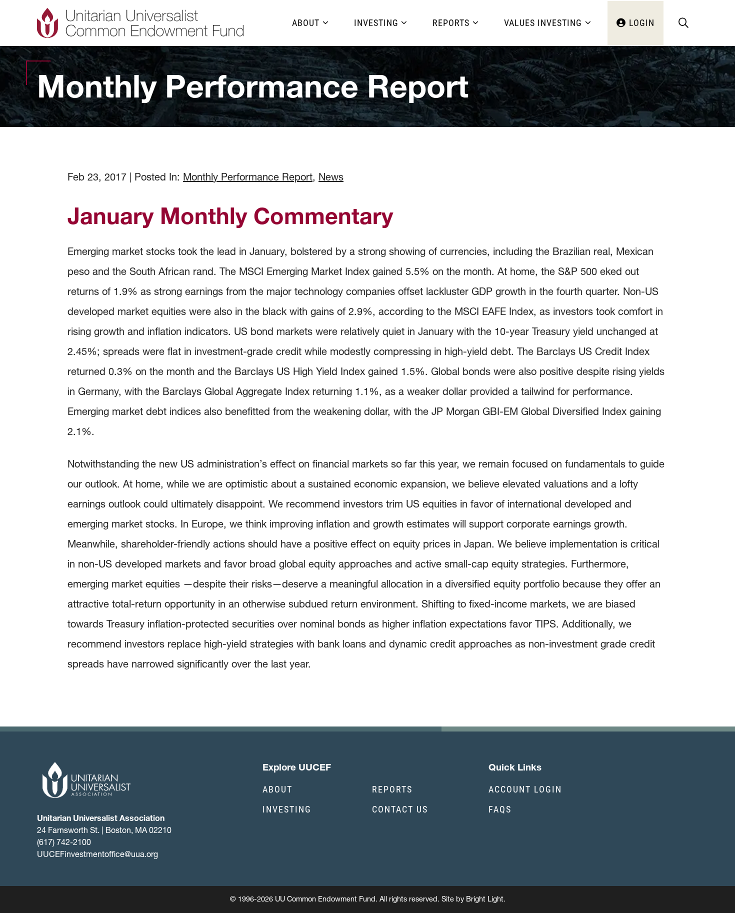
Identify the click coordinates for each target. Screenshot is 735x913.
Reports (392, 789)
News (331, 177)
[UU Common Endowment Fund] (140, 23)
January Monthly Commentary (230, 216)
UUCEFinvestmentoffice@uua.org (97, 854)
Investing (287, 809)
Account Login (525, 789)
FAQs (500, 809)
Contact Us (400, 809)
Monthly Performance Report (247, 177)
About (277, 789)
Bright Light (485, 899)
